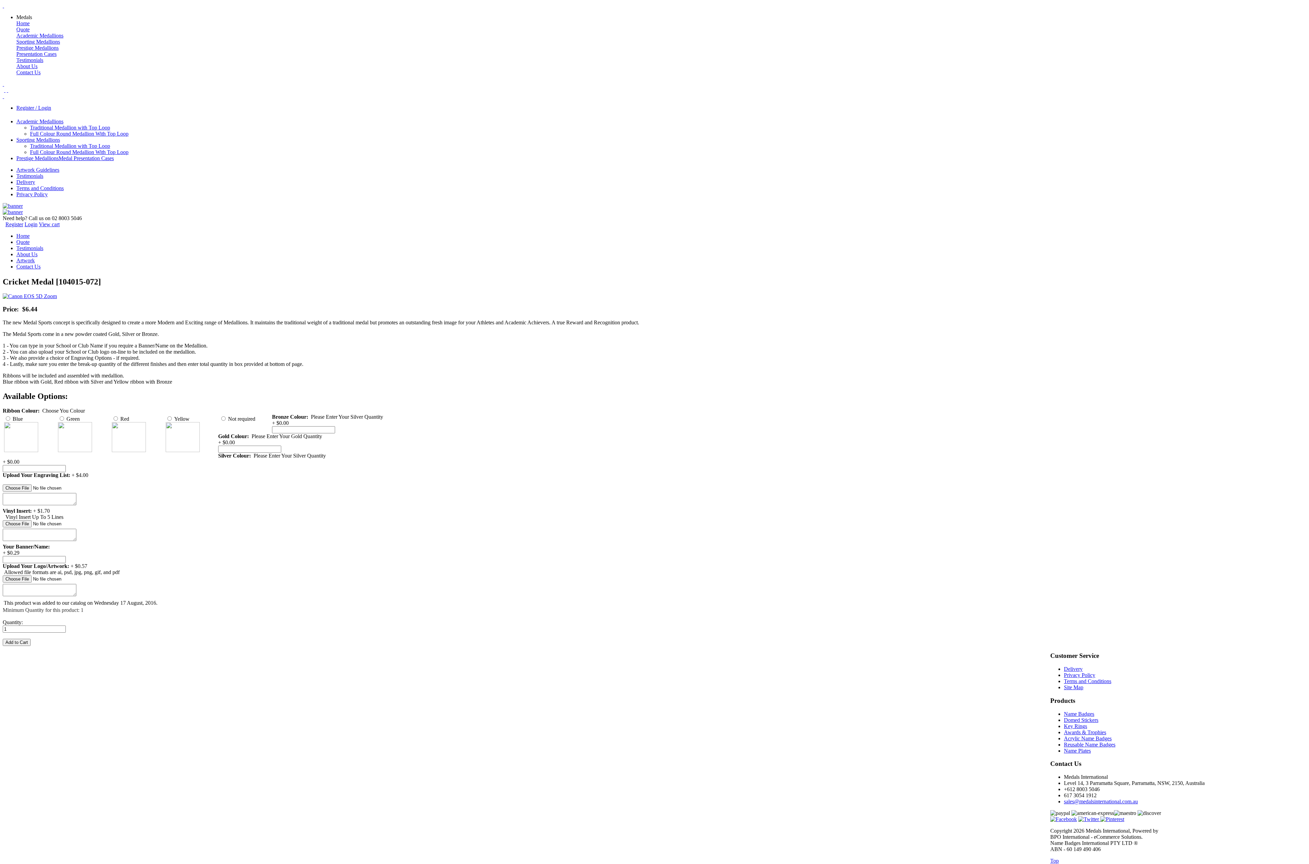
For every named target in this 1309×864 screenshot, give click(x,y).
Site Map (1073, 687)
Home (23, 23)
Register (14, 224)
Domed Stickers (1081, 720)
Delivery (25, 182)
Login (31, 224)
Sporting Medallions (38, 42)
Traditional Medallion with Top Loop (70, 127)
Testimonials (29, 60)
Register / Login (33, 108)
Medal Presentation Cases (86, 158)
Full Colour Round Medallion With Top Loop (79, 134)
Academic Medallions (39, 35)
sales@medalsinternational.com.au (1101, 801)
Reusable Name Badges (1089, 744)
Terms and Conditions (40, 188)
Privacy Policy (32, 194)
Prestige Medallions (37, 48)
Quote (23, 29)
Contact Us (28, 72)
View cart (49, 224)
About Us (26, 66)
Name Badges (1079, 714)
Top (1054, 861)
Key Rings (1075, 726)
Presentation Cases (36, 54)
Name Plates (1077, 751)
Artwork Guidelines (37, 170)
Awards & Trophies (1085, 732)
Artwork (25, 260)
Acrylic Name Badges (1088, 738)
